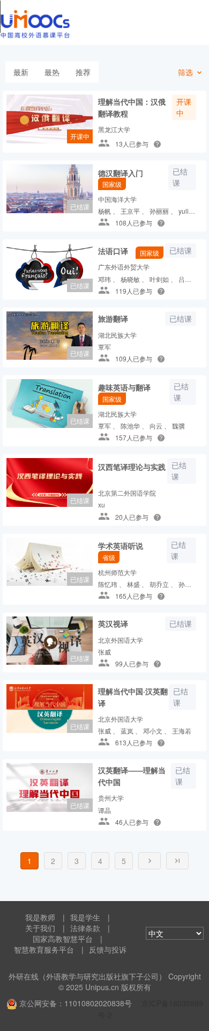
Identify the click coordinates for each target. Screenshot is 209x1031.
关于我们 (40, 928)
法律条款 (85, 928)
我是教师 (40, 917)
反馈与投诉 (107, 949)
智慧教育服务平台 (44, 949)
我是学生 (85, 917)
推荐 (83, 72)
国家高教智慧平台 (63, 938)
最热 (51, 72)
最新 (20, 72)
